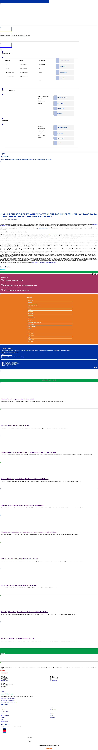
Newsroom (52, 713)
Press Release (2, 269)
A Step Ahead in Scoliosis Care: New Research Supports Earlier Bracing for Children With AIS (29, 532)
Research (2, 713)
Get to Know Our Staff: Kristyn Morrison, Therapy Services (18, 585)
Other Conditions (31, 320)
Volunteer (51, 711)
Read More (49, 748)
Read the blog (2, 653)
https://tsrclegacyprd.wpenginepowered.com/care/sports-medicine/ (44, 262)
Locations (2, 691)
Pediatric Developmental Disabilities (34, 322)
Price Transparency (4, 721)
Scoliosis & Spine (31, 333)
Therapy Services (31, 339)
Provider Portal (52, 717)
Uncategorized (30, 341)
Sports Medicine (14, 219)
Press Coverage (7, 219)
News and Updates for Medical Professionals (11, 363)
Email (2, 357)
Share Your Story (53, 709)
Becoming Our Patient (5, 711)
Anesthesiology (31, 300)
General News (30, 311)
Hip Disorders (30, 315)
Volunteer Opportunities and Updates (10, 365)
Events (29, 307)
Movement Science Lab (43, 228)
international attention (53, 234)
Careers (51, 715)
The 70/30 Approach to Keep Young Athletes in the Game (17, 638)
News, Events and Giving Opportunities (10, 362)
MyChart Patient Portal (5, 715)
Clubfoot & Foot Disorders (33, 303)
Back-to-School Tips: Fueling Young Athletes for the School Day (19, 558)
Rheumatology (30, 331)
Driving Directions (4, 680)
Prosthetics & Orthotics (32, 326)
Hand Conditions (31, 313)
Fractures (29, 309)
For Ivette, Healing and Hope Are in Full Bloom (10, 282)
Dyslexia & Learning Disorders (33, 305)
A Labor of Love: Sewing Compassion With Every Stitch (12, 280)
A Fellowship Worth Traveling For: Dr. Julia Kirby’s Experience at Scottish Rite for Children (19, 285)
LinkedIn (2, 354)
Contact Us (3, 717)
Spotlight (29, 337)
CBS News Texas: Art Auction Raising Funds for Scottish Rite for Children (15, 290)
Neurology (30, 318)
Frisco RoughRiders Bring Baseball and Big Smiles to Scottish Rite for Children (24, 612)
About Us (2, 670)
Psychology (30, 328)
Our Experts (3, 709)
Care (2, 707)
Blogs (2, 719)
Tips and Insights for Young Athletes (9, 364)
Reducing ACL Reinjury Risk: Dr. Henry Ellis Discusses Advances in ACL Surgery (17, 287)
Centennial (30, 302)
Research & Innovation (32, 330)
